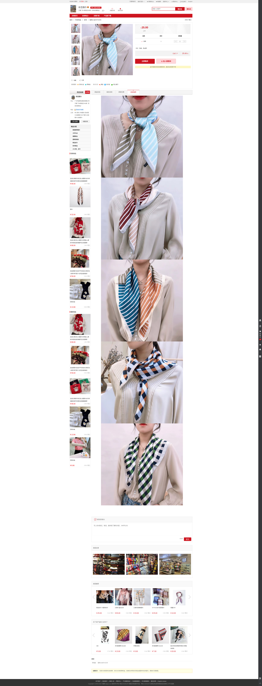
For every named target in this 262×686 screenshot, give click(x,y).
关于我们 (98, 681)
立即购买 (145, 61)
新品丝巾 (75, 142)
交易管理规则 (136, 681)
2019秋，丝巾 (76, 149)
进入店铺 (75, 121)
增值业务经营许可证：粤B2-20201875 (139, 684)
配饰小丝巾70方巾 (103, 663)
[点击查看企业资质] (88, 7)
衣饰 (85, 20)
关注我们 (183, 1)
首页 (71, 20)
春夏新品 (75, 136)
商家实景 (121, 92)
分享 (82, 80)
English (190, 1)
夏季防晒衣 (76, 139)
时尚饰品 (78, 20)
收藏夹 (158, 1)
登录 (82, 1)
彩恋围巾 (82, 7)
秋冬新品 (75, 146)
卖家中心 (166, 1)
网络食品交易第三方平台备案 (166, 684)
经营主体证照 (154, 684)
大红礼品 (75, 133)
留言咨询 (109, 92)
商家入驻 (111, 681)
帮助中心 (174, 1)
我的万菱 (141, 1)
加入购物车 (166, 61)
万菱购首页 (132, 1)
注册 (86, 1)
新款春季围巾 (76, 130)
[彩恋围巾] (73, 8)
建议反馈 (153, 681)
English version (162, 681)
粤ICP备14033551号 (123, 684)
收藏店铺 (85, 121)
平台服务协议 (126, 681)
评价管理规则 (145, 681)
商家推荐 (133, 91)
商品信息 (97, 92)
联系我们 (104, 681)
